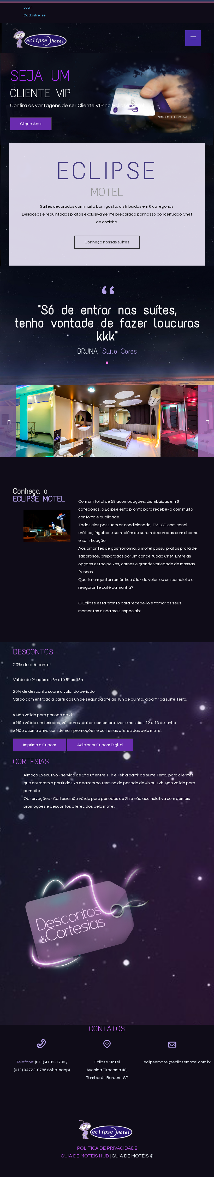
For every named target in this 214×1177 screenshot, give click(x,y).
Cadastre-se (34, 15)
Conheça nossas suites (107, 242)
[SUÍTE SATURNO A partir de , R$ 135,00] (107, 421)
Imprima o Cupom (39, 745)
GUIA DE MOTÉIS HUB (85, 1156)
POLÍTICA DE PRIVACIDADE (107, 1148)
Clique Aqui (30, 124)
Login (28, 7)
